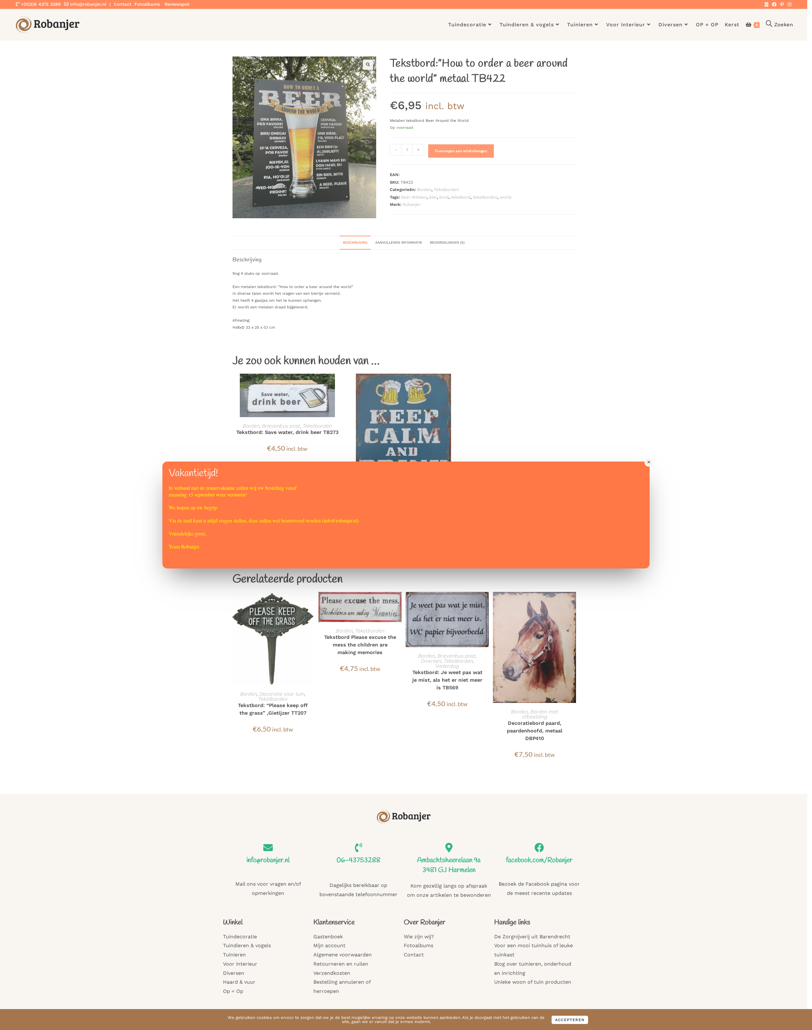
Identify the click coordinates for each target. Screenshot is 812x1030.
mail (187, 520)
